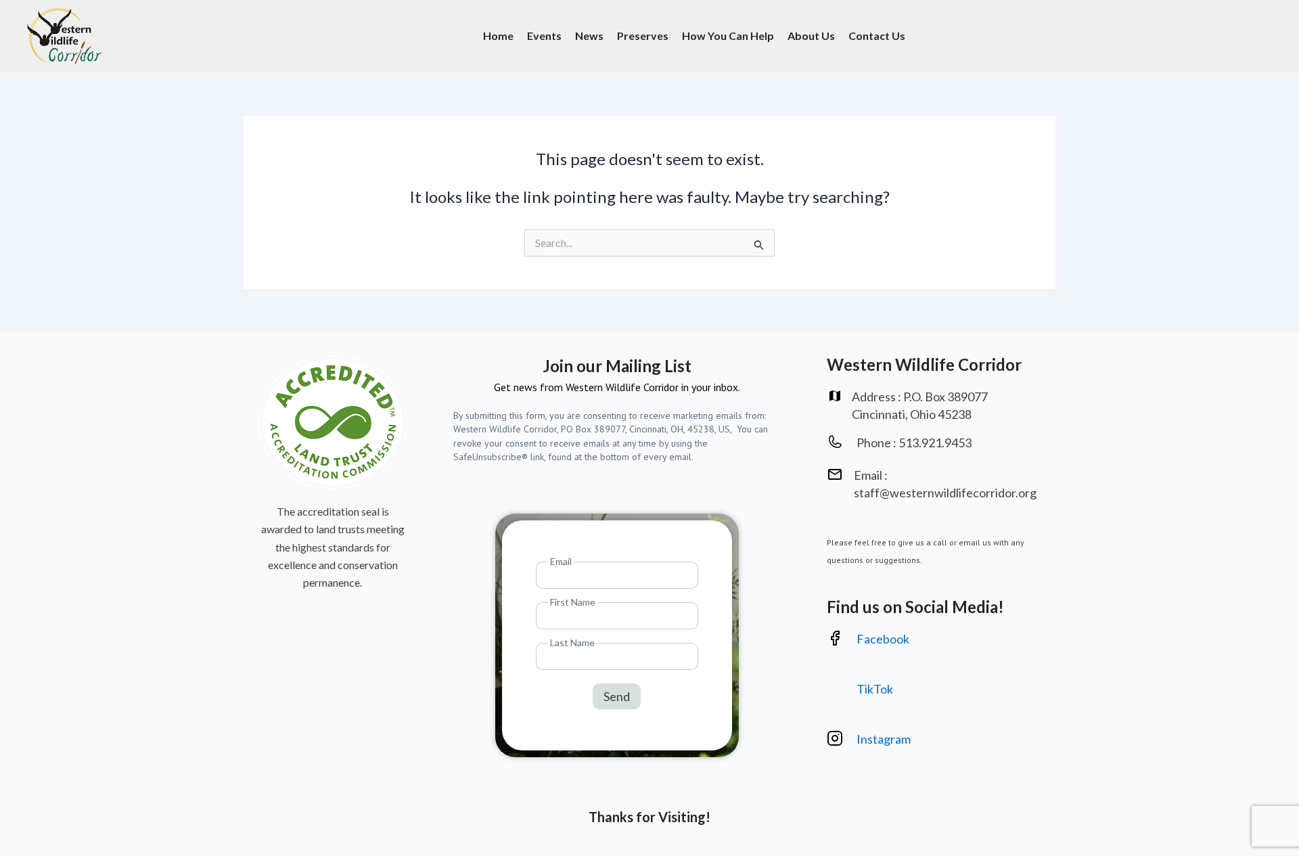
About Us (811, 35)
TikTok (875, 688)
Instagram (885, 738)
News (589, 35)
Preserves (642, 35)
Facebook (883, 638)
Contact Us (876, 35)
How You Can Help (728, 35)
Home (498, 35)
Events (544, 35)
